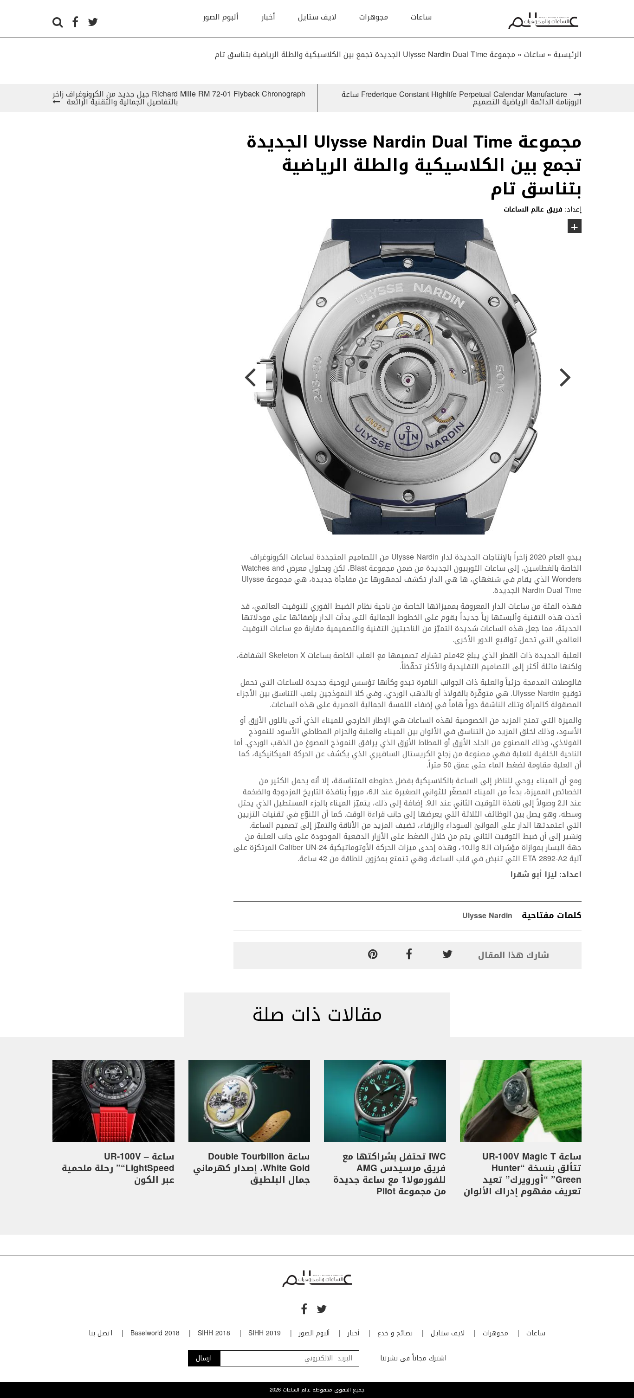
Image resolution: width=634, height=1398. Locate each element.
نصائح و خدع (395, 1333)
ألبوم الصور (221, 17)
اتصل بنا (100, 1333)
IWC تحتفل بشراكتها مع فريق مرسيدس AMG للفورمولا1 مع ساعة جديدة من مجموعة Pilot (389, 1174)
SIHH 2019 (264, 1333)
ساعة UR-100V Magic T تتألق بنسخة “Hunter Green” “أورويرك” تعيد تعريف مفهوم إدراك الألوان (523, 1174)
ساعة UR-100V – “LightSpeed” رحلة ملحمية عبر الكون (118, 1168)
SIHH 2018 (214, 1333)
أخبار (268, 17)
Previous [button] (249, 378)
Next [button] (565, 378)
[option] (407, 378)
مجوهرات (373, 17)
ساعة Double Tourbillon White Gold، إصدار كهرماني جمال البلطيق (251, 1168)
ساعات (421, 17)
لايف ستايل (317, 17)
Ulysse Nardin (487, 915)
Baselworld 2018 (155, 1333)
